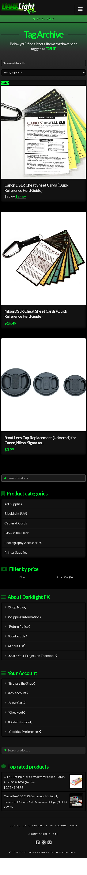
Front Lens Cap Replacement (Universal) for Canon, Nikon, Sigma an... (40, 440)
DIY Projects (38, 825)
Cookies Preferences (24, 731)
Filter (22, 577)
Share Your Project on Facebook (32, 655)
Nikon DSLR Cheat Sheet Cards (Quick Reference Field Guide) (35, 314)
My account (17, 693)
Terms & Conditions (64, 852)
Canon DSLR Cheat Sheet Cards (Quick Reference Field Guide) (36, 188)
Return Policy (19, 626)
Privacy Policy (38, 852)
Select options (46, 424)
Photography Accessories (23, 543)
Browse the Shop (21, 683)
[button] (80, 9)
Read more (46, 298)
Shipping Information (24, 617)
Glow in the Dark (16, 533)
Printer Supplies (15, 552)
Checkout (16, 712)
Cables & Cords (15, 523)
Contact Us (17, 636)
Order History (19, 722)
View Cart (16, 702)
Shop (73, 825)
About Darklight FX (43, 834)
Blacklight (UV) (15, 513)
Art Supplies (13, 504)
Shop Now (16, 607)
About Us (16, 646)
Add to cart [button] (47, 171)
